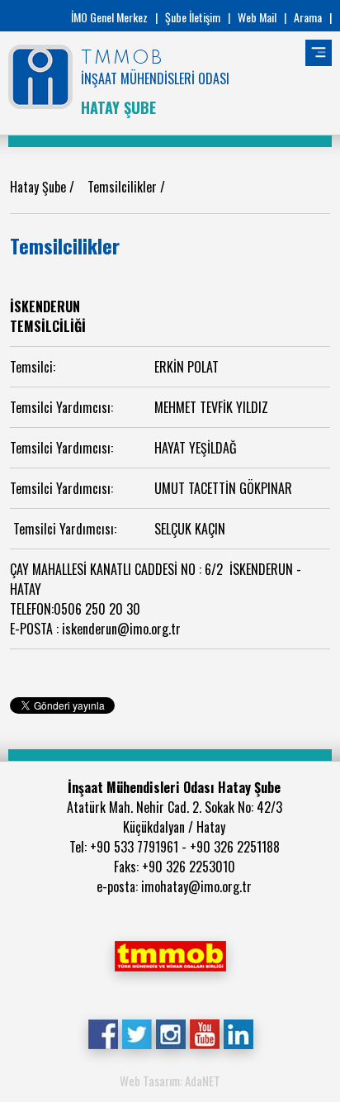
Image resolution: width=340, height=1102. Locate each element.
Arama (308, 17)
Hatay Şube (39, 187)
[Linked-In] (238, 1033)
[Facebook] (102, 1033)
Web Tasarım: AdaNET (170, 1080)
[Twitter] (136, 1033)
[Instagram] (170, 1033)
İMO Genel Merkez (109, 17)
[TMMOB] (170, 954)
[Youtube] (204, 1033)
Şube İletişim (192, 17)
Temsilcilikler (123, 187)
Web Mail (257, 17)
